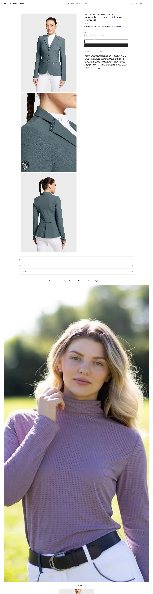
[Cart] (148, 3)
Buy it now (106, 45)
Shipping (22, 265)
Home (86, 14)
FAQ (21, 259)
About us (22, 271)
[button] (72, 3)
